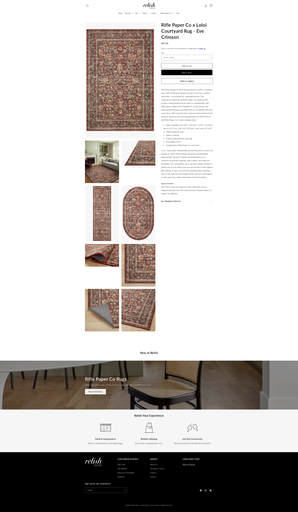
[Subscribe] (124, 490)
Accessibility (145, 505)
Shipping (121, 477)
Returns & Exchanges (126, 473)
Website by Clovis (167, 505)
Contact (153, 473)
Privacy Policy (155, 505)
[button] (87, 5)
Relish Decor (135, 505)
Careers (153, 477)
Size (162, 53)
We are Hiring (189, 464)
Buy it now (187, 72)
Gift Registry (122, 469)
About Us (153, 464)
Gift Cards (121, 464)
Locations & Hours (157, 469)
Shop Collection (95, 392)
